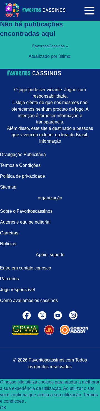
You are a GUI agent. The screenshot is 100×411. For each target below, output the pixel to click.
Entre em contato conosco (25, 268)
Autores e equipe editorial (25, 222)
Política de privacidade (22, 176)
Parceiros (9, 278)
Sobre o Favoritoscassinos (26, 211)
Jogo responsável (17, 289)
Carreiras (9, 233)
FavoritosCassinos (49, 46)
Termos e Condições (20, 165)
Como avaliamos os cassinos (29, 300)
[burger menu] (89, 10)
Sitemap (8, 187)
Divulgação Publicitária (23, 154)
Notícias (8, 243)
